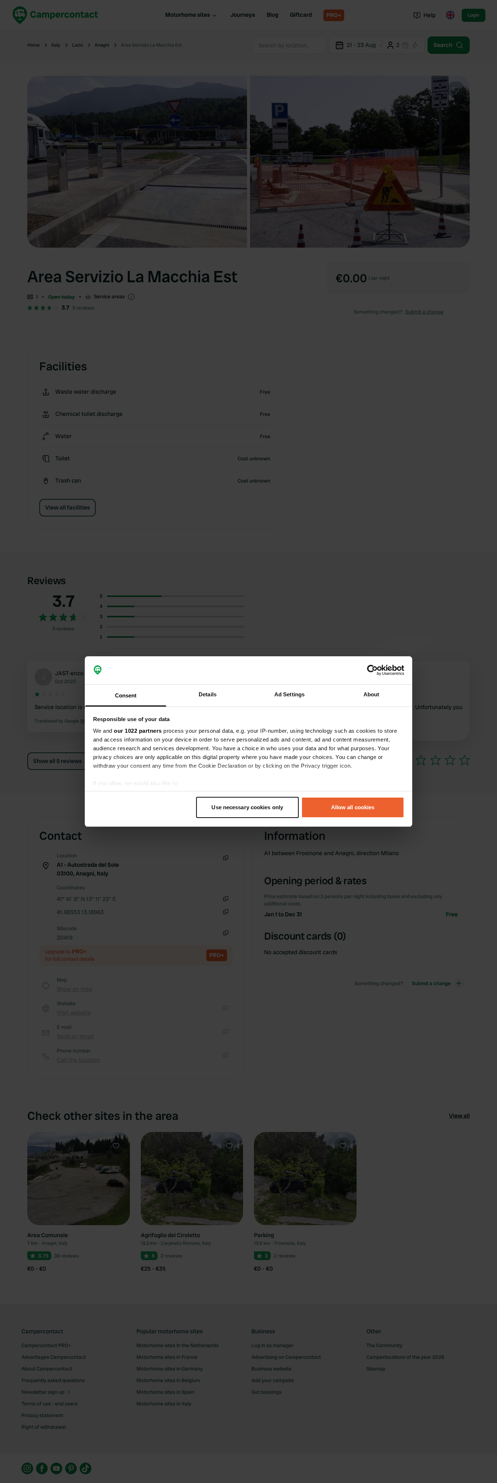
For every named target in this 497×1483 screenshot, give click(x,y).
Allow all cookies (353, 807)
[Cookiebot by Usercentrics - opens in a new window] (372, 670)
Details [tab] (207, 694)
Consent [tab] (126, 695)
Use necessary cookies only (247, 807)
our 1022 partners (138, 731)
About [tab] (371, 694)
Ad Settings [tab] (289, 694)
